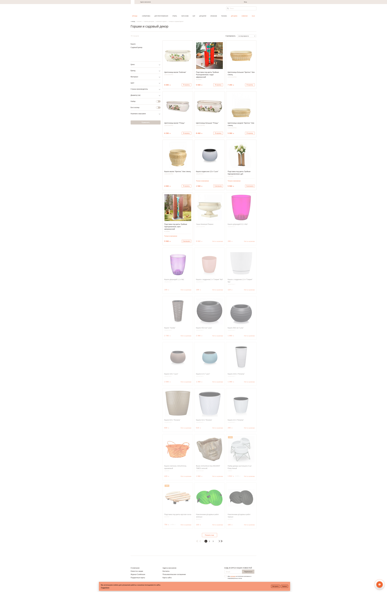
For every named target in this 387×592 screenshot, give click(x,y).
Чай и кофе (185, 16)
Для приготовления (161, 16)
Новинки (245, 16)
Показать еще (209, 535)
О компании (135, 568)
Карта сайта (167, 577)
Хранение (213, 16)
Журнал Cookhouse (138, 574)
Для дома (234, 16)
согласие (233, 576)
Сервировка (146, 16)
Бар (194, 16)
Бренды (134, 16)
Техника (224, 16)
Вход (245, 2)
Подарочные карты (138, 577)
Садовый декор (136, 47)
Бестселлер (135, 107)
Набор (133, 101)
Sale (253, 16)
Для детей (202, 16)
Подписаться (248, 571)
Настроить (275, 586)
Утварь (174, 16)
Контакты (166, 571)
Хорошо (284, 586)
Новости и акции (137, 571)
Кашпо (133, 44)
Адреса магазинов (145, 2)
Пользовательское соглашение (174, 574)
